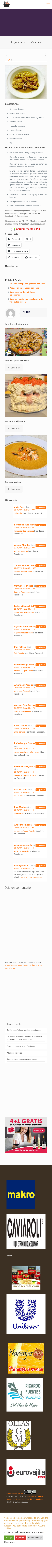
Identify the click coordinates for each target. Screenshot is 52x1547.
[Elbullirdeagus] (6, 4)
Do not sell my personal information (25, 1532)
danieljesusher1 (22, 865)
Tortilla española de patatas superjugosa (24, 1030)
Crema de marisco (13, 482)
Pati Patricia (20, 647)
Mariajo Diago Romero (25, 664)
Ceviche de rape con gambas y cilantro (27, 284)
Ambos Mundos (22, 545)
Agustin (26, 312)
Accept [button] (9, 1538)
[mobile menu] (48, 4)
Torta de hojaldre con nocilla (17, 361)
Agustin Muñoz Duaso (25, 626)
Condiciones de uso (14, 1494)
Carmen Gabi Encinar (25, 705)
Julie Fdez (19, 507)
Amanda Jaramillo (23, 845)
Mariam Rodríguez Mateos (27, 766)
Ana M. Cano (20, 789)
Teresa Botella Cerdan (25, 565)
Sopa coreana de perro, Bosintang (21, 1046)
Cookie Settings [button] (35, 1538)
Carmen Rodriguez (24, 586)
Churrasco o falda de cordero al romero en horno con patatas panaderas (24, 1038)
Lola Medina (20, 807)
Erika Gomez (20, 725)
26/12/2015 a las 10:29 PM (24, 728)
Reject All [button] (20, 1538)
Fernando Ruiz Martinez (26, 524)
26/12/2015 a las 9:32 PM (24, 868)
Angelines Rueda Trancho (27, 824)
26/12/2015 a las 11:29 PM (24, 589)
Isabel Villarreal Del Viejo (27, 606)
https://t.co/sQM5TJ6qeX (31, 877)
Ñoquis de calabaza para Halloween (22, 1059)
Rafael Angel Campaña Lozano (30, 743)
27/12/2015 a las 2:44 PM (24, 527)
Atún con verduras (14, 1053)
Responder (40, 507)
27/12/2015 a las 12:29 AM (25, 568)
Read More (9, 1542)
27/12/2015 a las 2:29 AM (24, 548)
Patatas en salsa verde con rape (24, 288)
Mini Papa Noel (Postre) (15, 421)
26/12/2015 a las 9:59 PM (24, 749)
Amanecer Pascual (24, 685)
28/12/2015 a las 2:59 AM (24, 510)
